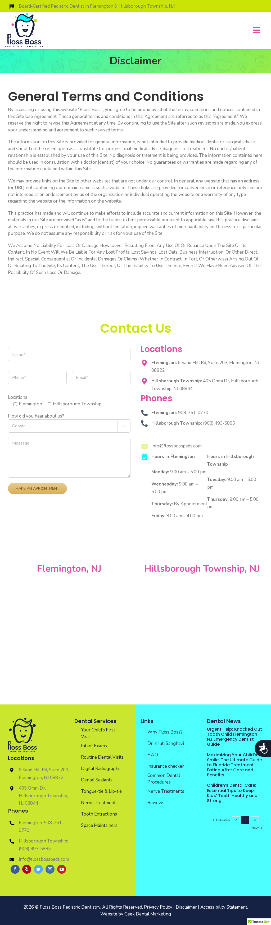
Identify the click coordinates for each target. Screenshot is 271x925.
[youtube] (61, 869)
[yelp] (26, 869)
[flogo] (22, 720)
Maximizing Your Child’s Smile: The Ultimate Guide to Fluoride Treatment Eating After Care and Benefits (234, 765)
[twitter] (38, 869)
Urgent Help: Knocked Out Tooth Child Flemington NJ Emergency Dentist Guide (234, 737)
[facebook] (15, 869)
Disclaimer (186, 907)
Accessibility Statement (223, 907)
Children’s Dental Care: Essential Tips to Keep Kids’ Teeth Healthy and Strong (232, 793)
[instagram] (50, 869)
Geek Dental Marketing (147, 914)
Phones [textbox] (18, 810)
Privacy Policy (158, 907)
